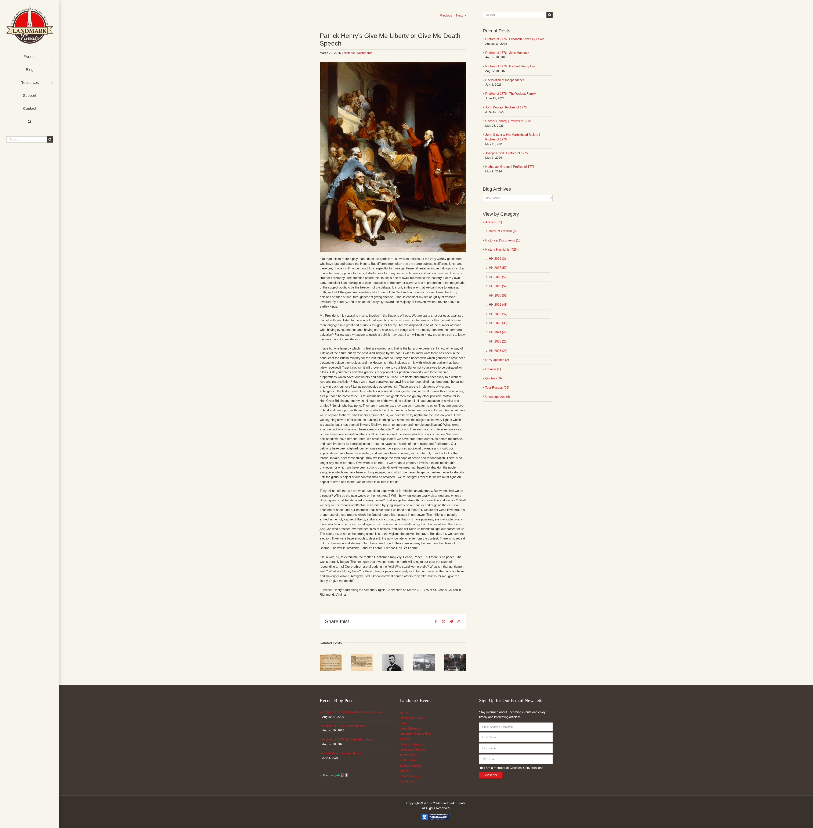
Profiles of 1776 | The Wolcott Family (510, 93)
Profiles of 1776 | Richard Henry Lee (510, 66)
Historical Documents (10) (503, 240)
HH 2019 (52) (498, 286)
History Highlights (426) (501, 249)
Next (459, 15)
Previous (446, 15)
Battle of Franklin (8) (503, 231)
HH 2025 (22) (498, 341)
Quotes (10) (493, 378)
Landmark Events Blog (415, 733)
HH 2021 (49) (498, 304)
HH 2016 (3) (497, 258)
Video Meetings (410, 728)
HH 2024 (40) (498, 332)
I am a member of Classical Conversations (513, 768)
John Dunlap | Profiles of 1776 (506, 107)
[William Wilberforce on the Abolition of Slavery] (455, 656)
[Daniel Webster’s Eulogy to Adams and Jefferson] (424, 656)
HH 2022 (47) (498, 314)
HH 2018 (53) (498, 277)
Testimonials (408, 755)
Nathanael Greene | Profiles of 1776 (509, 166)
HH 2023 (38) (498, 323)
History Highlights (412, 744)
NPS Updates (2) (497, 360)
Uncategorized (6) (497, 396)
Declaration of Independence (505, 80)
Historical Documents (358, 52)
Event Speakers (411, 765)
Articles (405, 739)
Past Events (408, 760)
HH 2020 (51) (498, 295)
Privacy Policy (409, 776)
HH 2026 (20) (498, 350)
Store (403, 723)
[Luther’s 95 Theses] (362, 656)
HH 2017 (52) (498, 267)
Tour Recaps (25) (497, 387)
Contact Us (407, 781)
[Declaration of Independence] (331, 656)
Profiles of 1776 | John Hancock (507, 52)
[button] (29, 121)
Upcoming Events (412, 718)
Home (404, 712)
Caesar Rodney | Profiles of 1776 (508, 121)
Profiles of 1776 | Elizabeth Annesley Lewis (514, 39)
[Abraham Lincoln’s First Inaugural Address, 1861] (393, 656)
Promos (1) (493, 369)
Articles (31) (493, 222)
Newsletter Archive (413, 749)
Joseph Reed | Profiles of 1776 (506, 153)
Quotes (405, 771)
